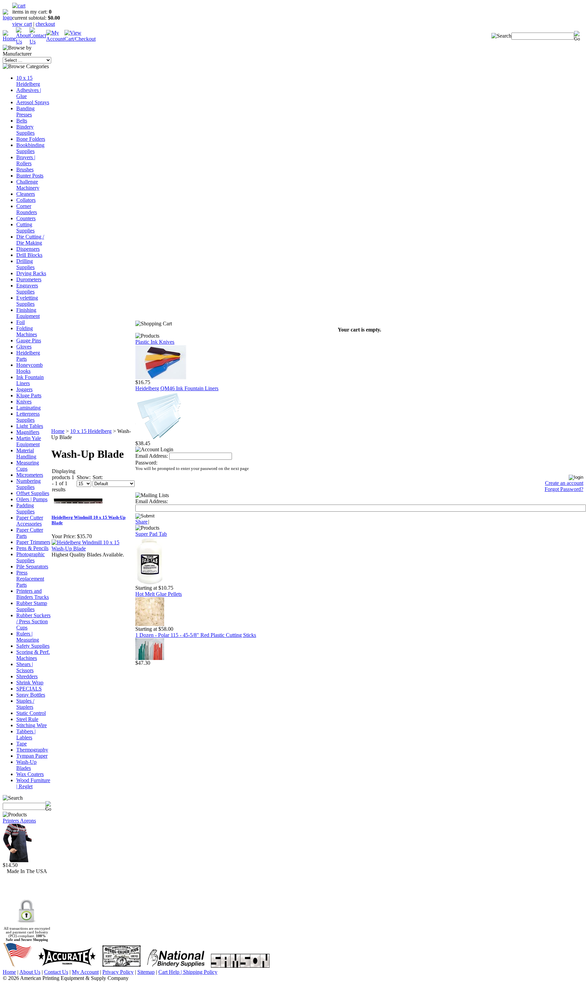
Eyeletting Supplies (27, 301)
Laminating (28, 408)
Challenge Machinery (27, 185)
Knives (24, 401)
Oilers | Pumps (31, 499)
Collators (26, 200)
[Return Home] (7, 17)
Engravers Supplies (27, 289)
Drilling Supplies (25, 264)
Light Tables (29, 426)
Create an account (564, 483)
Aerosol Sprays (32, 102)
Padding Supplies (25, 508)
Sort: (98, 477)
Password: (146, 463)
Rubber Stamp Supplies (31, 606)
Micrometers (29, 475)
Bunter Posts (29, 175)
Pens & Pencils (32, 548)
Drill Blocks (29, 255)
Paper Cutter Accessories (29, 521)
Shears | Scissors (25, 667)
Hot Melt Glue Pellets (158, 594)
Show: (84, 477)
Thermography (32, 750)
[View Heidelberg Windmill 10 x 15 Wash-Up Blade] (93, 548)
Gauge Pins (28, 340)
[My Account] (55, 39)
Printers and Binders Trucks (32, 594)
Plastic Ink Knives (154, 342)
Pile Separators (32, 566)
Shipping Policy (200, 972)
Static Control (31, 713)
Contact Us (56, 972)
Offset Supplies (32, 493)
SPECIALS (29, 689)
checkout (45, 24)
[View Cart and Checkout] (80, 39)
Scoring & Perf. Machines (33, 655)
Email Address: (151, 456)
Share (141, 522)
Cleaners (25, 194)
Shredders (27, 676)
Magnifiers (27, 432)
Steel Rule (27, 719)
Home (57, 431)
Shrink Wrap (29, 682)
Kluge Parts (28, 395)
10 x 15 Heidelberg (28, 81)
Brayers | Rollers (25, 160)
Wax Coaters (30, 774)
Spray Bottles (30, 695)
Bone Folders (30, 139)
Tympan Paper (31, 756)
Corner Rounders (26, 209)
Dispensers (28, 249)
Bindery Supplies (25, 130)
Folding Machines (26, 331)
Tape (21, 743)
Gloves (24, 346)
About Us (29, 972)
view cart (22, 24)
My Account (85, 972)
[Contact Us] (38, 41)
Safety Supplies (33, 646)
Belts (21, 121)
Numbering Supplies (28, 484)
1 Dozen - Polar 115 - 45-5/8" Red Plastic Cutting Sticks (195, 635)
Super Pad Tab (151, 534)
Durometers (28, 279)
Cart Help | (170, 972)
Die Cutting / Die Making (30, 240)
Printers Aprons (19, 821)
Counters (26, 218)
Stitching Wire (31, 725)
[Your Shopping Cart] (18, 5)
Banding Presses (25, 111)
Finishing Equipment (28, 313)
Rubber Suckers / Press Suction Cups (33, 621)
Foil (20, 322)
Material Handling (26, 453)
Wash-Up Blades (26, 765)
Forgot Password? (564, 489)
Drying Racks (31, 273)
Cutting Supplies (25, 227)
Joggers (24, 389)
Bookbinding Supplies (30, 148)
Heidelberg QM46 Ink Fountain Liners (176, 388)
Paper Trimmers (33, 542)
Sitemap (146, 972)
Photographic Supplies (30, 557)
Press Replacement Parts (30, 579)
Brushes (25, 169)
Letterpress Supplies (28, 417)
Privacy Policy (118, 972)
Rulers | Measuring (27, 637)
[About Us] (23, 41)
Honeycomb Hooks (29, 368)
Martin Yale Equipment (28, 441)
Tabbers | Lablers (26, 734)
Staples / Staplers (25, 704)
